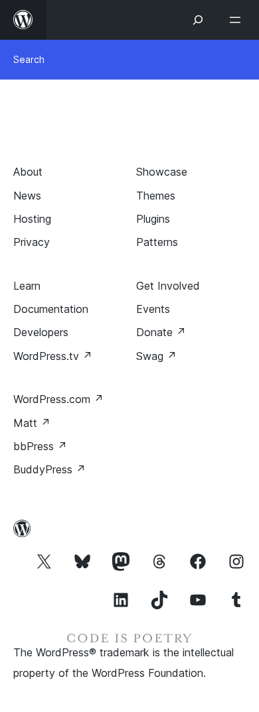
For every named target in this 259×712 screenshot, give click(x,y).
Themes (155, 195)
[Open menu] (237, 20)
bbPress (40, 446)
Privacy (31, 242)
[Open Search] (197, 20)
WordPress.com (58, 399)
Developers (40, 332)
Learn (27, 285)
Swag (156, 356)
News (27, 195)
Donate (161, 332)
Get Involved (168, 285)
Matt (31, 423)
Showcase (161, 171)
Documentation (50, 309)
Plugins (153, 218)
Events (153, 309)
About (28, 171)
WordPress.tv (52, 356)
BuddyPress (49, 469)
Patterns (157, 242)
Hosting (32, 218)
